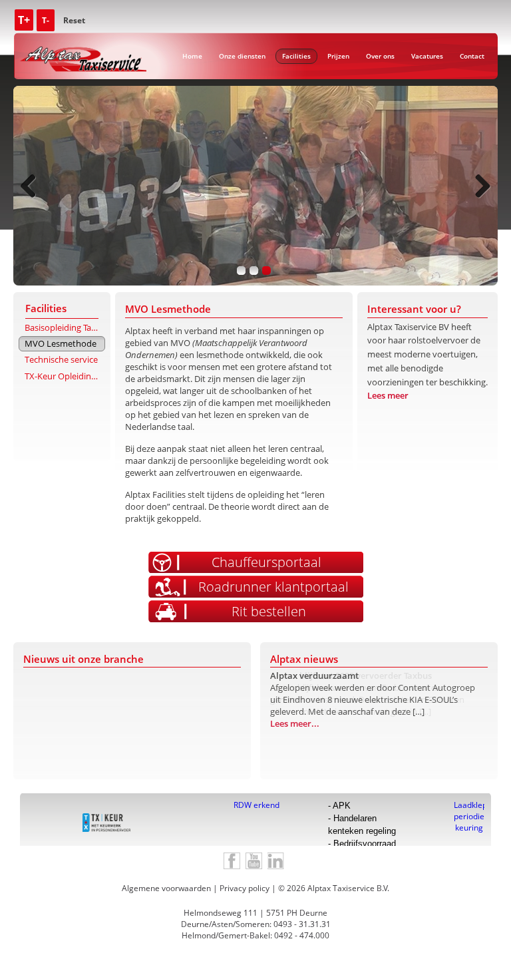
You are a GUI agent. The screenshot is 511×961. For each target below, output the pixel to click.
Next (477, 185)
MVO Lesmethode (60, 343)
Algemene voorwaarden (166, 888)
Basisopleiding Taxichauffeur (65, 327)
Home (192, 56)
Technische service (61, 359)
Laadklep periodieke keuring (469, 805)
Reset (74, 20)
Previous (33, 185)
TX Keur (106, 822)
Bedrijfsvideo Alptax (254, 861)
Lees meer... (294, 735)
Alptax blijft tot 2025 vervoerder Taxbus (351, 675)
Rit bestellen (269, 611)
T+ (24, 20)
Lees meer (388, 395)
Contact (472, 56)
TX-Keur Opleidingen (65, 376)
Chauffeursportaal (266, 562)
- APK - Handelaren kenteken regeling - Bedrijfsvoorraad (362, 823)
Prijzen (338, 56)
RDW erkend (256, 805)
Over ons (380, 56)
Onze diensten (242, 56)
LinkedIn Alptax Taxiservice (275, 861)
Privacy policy (244, 888)
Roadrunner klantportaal (273, 587)
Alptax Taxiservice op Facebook (232, 861)
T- (45, 20)
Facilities (296, 56)
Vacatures (427, 56)
